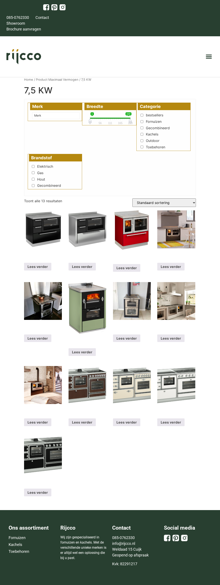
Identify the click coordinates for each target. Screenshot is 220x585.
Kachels (152, 134)
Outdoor (152, 140)
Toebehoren (155, 147)
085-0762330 (123, 537)
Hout (41, 179)
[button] (209, 57)
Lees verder (38, 266)
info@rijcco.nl (123, 543)
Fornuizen (154, 121)
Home (28, 80)
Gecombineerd (158, 128)
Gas (40, 173)
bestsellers (154, 115)
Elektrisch (45, 166)
